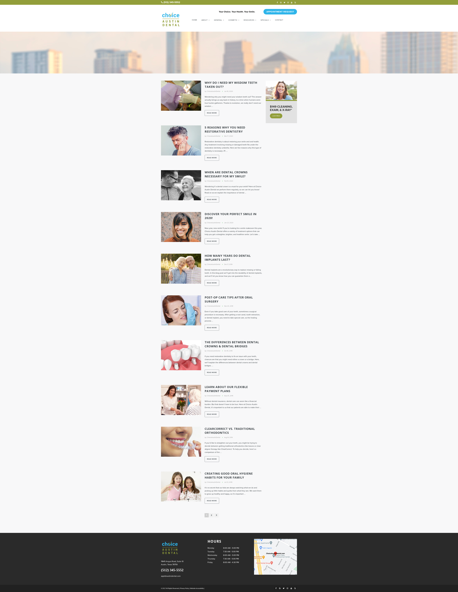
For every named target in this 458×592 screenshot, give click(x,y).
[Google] (281, 2)
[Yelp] (295, 2)
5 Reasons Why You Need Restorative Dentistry (225, 129)
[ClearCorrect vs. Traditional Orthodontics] (181, 442)
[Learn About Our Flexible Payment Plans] (181, 400)
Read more (212, 113)
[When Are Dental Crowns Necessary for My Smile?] (181, 185)
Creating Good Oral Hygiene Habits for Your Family (229, 475)
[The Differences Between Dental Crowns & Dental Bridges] (181, 355)
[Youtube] (291, 2)
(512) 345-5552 (172, 2)
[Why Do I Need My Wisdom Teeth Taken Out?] (181, 96)
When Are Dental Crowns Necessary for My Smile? (226, 174)
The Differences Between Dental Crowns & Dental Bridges (232, 344)
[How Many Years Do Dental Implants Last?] (181, 269)
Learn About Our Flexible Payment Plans (226, 389)
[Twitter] (284, 2)
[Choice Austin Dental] (171, 19)
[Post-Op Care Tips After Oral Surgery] (181, 310)
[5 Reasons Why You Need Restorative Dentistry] (181, 140)
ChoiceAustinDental (213, 91)
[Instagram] (288, 2)
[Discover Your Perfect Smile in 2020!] (181, 227)
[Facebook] (277, 2)
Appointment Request (280, 11)
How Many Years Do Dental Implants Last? (228, 258)
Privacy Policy (184, 588)
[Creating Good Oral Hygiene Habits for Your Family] (181, 486)
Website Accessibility (197, 588)
